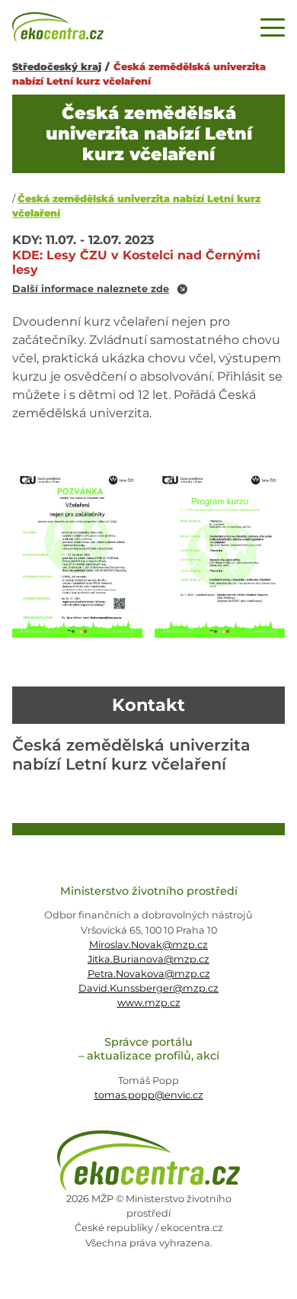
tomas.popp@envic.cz (148, 1095)
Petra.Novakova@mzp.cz (149, 973)
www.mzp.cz (148, 1002)
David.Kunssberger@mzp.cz (148, 988)
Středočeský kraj (56, 66)
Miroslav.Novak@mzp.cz (148, 944)
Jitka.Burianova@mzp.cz (148, 959)
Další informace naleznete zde (90, 289)
